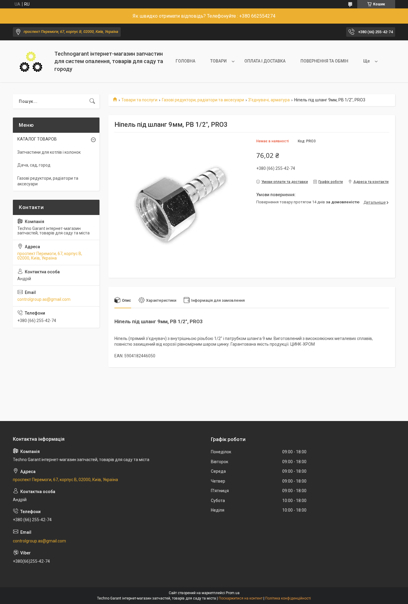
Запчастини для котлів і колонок (49, 152)
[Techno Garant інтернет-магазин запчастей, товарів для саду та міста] (31, 61)
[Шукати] (92, 101)
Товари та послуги (139, 99)
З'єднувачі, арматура (269, 99)
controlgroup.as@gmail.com (43, 299)
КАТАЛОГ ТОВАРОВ (37, 139)
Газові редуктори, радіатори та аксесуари (203, 99)
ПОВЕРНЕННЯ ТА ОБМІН (324, 61)
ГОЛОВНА (185, 61)
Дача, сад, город (33, 165)
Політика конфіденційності (288, 598)
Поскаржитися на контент (241, 598)
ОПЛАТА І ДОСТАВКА (265, 61)
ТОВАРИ (218, 61)
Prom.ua (233, 593)
